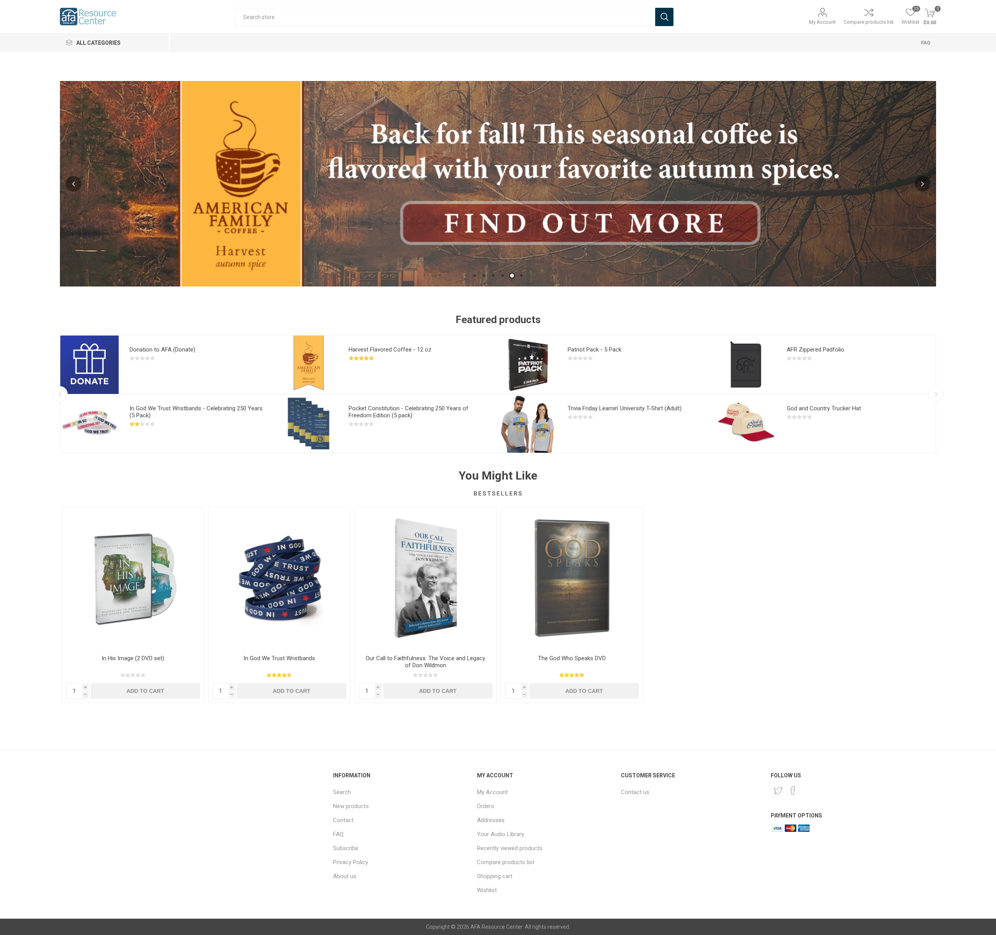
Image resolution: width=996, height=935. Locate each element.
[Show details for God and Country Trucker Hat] (746, 423)
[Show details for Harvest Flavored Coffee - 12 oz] (308, 365)
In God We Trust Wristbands (279, 658)
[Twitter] (778, 790)
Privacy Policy (350, 862)
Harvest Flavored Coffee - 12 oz (390, 349)
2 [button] (484, 275)
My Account (822, 22)
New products (351, 806)
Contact (343, 820)
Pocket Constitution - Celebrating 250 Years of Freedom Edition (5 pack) (408, 412)
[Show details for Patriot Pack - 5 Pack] (527, 365)
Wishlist (487, 890)
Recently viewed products (509, 848)
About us (344, 876)
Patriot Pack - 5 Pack (594, 349)
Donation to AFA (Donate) (162, 349)
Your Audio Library (500, 834)
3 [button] (493, 275)
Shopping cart (494, 876)
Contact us (635, 792)
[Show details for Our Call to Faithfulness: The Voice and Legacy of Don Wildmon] (425, 578)
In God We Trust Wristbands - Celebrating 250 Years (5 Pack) (196, 412)
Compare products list (868, 22)
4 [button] (503, 275)
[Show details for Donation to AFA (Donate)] (89, 365)
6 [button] (521, 275)
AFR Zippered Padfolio (815, 349)
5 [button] (512, 275)
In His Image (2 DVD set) (133, 658)
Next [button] (922, 184)
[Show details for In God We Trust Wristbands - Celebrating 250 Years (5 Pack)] (89, 423)
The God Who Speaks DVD (572, 658)
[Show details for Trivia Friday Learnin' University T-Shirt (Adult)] (527, 423)
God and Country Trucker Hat (824, 408)
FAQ (925, 43)
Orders (485, 806)
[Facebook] (793, 790)
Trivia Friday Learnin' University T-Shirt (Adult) (625, 408)
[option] (498, 183)
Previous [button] (73, 184)
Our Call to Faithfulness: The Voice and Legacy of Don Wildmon (425, 662)
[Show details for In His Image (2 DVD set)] (133, 578)
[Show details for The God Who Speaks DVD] (572, 578)
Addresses (491, 820)
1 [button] (475, 275)
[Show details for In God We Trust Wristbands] (279, 578)
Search (342, 792)
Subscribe (345, 848)
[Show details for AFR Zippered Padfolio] (746, 365)
